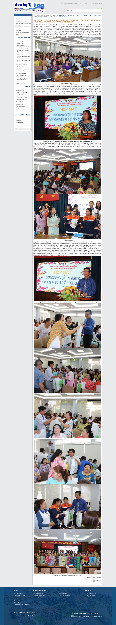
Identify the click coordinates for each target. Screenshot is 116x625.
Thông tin (85, 3)
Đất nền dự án (20, 68)
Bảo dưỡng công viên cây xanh (23, 48)
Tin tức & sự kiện (19, 104)
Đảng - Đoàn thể (45, 15)
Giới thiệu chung (19, 18)
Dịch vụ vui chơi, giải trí (21, 73)
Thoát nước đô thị (20, 45)
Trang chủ (65, 3)
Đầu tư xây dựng (19, 54)
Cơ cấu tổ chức (19, 25)
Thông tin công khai (20, 90)
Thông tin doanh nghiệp (21, 21)
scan (18, 111)
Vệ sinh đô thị (20, 43)
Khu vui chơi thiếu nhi (21, 75)
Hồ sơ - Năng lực (19, 30)
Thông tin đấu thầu (20, 101)
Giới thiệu (70, 3)
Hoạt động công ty (21, 106)
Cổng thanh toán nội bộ (22, 99)
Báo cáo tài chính (20, 94)
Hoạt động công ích (20, 41)
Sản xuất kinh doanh (77, 3)
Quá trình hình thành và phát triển (23, 23)
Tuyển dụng (19, 108)
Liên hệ (96, 3)
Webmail (100, 3)
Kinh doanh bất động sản (21, 64)
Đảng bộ (17, 118)
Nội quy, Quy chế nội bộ (22, 97)
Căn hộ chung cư (20, 66)
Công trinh (18, 124)
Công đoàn (18, 120)
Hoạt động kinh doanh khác (22, 83)
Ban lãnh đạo (18, 28)
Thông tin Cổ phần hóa (22, 92)
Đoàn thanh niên (19, 122)
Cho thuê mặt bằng (21, 71)
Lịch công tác (91, 3)
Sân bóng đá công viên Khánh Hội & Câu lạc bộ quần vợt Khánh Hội (23, 79)
